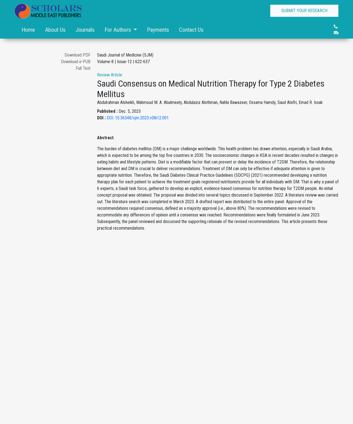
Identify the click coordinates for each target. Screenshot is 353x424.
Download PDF (77, 55)
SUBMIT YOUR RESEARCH (304, 10)
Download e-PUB (75, 61)
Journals (85, 29)
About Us (55, 29)
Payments (158, 29)
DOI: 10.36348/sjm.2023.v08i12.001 (138, 117)
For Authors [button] (118, 29)
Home (28, 29)
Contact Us (191, 29)
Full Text (83, 68)
